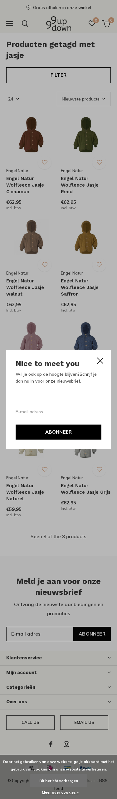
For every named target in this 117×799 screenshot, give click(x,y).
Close (100, 360)
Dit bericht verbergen (58, 780)
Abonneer (58, 432)
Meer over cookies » (60, 792)
